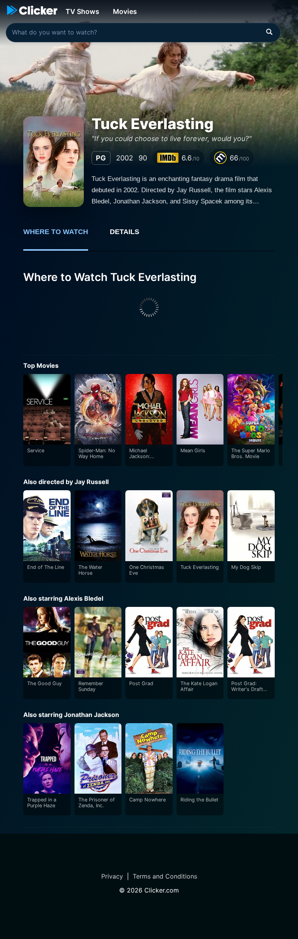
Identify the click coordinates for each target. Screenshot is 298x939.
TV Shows (82, 11)
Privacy (112, 876)
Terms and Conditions (165, 876)
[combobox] (143, 32)
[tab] (61, 236)
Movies (125, 11)
